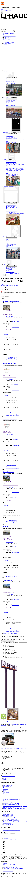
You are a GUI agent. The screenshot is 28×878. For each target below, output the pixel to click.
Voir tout (6, 334)
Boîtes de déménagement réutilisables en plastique (14, 808)
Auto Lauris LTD (8, 580)
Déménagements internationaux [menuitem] (12, 138)
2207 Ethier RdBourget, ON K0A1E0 (8, 432)
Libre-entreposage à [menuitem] (11, 163)
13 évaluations (15, 599)
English (5, 778)
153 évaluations (15, 384)
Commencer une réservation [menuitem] (11, 78)
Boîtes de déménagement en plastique (14, 657)
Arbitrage (5, 863)
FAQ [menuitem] (7, 82)
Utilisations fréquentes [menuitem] (10, 137)
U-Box (16, 132)
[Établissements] (5, 29)
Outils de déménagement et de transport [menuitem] (13, 209)
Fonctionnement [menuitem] (9, 241)
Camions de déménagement (12, 357)
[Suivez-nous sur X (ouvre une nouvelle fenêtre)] (4, 850)
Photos (8, 310)
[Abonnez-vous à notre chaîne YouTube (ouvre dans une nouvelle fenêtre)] (4, 852)
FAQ (4, 791)
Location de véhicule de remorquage (11, 803)
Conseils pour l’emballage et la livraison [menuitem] (15, 139)
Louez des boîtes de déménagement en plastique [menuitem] (15, 213)
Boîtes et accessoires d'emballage (11, 202)
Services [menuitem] (7, 243)
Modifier (2, 284)
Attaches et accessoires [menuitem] (10, 83)
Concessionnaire (6, 838)
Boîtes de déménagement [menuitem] (10, 205)
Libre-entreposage (10, 646)
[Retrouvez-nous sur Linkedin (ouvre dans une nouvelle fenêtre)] (4, 849)
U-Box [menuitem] (7, 132)
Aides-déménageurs (16, 236)
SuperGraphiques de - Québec (11, 830)
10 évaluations (15, 439)
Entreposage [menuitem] (5, 159)
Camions (8, 645)
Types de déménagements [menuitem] (11, 244)
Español (5, 779)
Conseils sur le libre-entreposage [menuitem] (12, 174)
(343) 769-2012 (9, 594)
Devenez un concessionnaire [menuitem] (9, 36)
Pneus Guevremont (8, 472)
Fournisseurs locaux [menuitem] (10, 240)
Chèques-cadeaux (7, 823)
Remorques (10, 75)
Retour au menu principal (12, 77)
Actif (2, 9)
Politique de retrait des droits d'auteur (11, 867)
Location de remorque (8, 802)
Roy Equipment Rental (9, 363)
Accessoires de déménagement (12, 359)
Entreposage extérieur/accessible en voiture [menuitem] (14, 170)
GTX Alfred (6, 526)
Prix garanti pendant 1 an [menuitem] (8, 33)
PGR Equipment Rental (10, 419)
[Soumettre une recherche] (14, 31)
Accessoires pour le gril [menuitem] (10, 268)
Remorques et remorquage (11, 358)
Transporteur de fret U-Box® (9, 839)
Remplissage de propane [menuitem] (10, 267)
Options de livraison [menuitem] (10, 136)
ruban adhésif (15, 724)
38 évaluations (15, 492)
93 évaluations (15, 546)
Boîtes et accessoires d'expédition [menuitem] (12, 207)
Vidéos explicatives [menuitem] (9, 79)
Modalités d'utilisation (8, 866)
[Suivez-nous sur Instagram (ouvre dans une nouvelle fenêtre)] (4, 844)
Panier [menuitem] (6, 38)
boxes (10, 724)
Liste (7, 287)
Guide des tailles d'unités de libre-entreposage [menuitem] (15, 169)
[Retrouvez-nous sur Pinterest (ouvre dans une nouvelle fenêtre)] (4, 847)
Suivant (5, 633)
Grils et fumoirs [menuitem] (9, 269)
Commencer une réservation (11, 100)
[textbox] (17, 639)
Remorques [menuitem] (5, 75)
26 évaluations (15, 321)
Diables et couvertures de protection (11, 804)
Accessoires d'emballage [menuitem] (10, 206)
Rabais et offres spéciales (8, 824)
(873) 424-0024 (9, 316)
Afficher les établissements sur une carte (9, 285)
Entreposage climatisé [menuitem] (10, 166)
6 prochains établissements (12, 633)
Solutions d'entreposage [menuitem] (10, 212)
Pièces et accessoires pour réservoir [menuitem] (12, 273)
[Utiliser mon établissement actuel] (10, 639)
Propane (9, 264)
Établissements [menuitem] (7, 37)
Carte (7, 289)
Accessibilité (6, 792)
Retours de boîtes (9, 655)
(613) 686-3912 (9, 379)
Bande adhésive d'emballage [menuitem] (11, 211)
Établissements (8, 871)
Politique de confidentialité (9, 864)
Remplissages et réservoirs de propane (11, 820)
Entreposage (11, 159)
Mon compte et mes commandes (10, 787)
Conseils (5, 790)
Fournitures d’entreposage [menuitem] (11, 175)
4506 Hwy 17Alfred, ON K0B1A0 (8, 539)
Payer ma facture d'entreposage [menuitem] (12, 171)
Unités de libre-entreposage (9, 807)
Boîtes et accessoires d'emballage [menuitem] (9, 186)
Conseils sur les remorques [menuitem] (11, 81)
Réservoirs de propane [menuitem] (10, 272)
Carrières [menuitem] (5, 34)
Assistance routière (7, 786)
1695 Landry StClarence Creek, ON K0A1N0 (9, 376)
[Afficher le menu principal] (2, 12)
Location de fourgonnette (8, 800)
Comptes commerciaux (8, 814)
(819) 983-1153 (9, 487)
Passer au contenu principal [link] (6, 10)
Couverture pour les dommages (10, 819)
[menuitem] (16, 100)
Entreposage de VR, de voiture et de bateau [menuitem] (14, 168)
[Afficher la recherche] (4, 29)
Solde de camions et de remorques (13, 648)
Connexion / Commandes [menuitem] (8, 39)
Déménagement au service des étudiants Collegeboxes (15, 821)
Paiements (5, 789)
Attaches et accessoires (8, 815)
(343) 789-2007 (9, 542)
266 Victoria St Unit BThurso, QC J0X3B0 (8, 313)
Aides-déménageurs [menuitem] (7, 236)
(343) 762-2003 (9, 434)
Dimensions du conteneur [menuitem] (11, 142)
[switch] (14, 288)
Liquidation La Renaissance (11, 301)
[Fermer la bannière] (1, 1)
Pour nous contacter (7, 785)
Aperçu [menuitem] (7, 239)
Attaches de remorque (10, 653)
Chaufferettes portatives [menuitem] (10, 270)
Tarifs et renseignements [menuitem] (10, 135)
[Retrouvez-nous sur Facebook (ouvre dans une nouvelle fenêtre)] (4, 842)
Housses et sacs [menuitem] (9, 208)
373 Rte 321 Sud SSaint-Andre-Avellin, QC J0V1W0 (10, 484)
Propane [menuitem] (5, 264)
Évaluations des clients (8, 793)
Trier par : (3, 296)
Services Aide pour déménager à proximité (13, 748)
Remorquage (5, 97)
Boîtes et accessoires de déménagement (11, 817)
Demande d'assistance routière (8, 776)
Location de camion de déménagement (11, 799)
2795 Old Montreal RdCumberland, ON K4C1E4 (9, 591)
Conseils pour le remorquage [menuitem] (11, 102)
